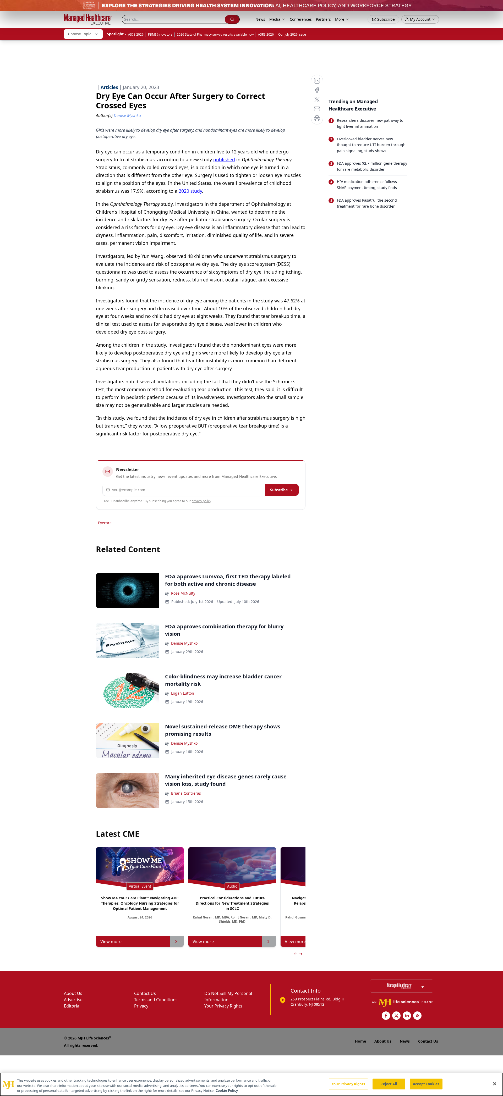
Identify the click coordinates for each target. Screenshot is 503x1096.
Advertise (73, 1000)
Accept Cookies (426, 1083)
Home (360, 1041)
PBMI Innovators (160, 34)
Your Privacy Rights (223, 1006)
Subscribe (279, 489)
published (224, 159)
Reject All (388, 1083)
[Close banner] (496, 6)
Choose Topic (79, 33)
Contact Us (145, 993)
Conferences (301, 19)
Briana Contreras (186, 793)
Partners (323, 19)
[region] (251, 1084)
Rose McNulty (183, 593)
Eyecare (105, 522)
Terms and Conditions (156, 1000)
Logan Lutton (182, 693)
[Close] (494, 1083)
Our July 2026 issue (292, 34)
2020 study (190, 191)
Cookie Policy (227, 1090)
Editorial (72, 1006)
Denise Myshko (184, 643)
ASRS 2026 (266, 34)
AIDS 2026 (136, 34)
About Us (73, 993)
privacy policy (201, 501)
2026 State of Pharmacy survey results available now (215, 34)
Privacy (141, 1006)
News (260, 19)
